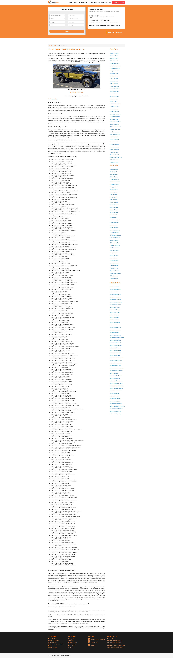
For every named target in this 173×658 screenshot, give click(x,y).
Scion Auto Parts (114, 142)
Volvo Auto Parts (114, 159)
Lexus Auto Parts (114, 109)
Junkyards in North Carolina (116, 368)
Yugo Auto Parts (114, 162)
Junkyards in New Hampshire (117, 358)
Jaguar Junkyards (114, 212)
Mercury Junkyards (114, 232)
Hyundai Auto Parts (115, 88)
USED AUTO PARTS (106, 2)
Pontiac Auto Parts (114, 131)
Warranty (51, 645)
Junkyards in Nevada (115, 355)
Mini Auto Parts (114, 119)
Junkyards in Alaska (114, 287)
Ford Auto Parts (114, 78)
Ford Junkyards (113, 194)
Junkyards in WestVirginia (116, 408)
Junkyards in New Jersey (116, 360)
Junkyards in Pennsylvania (116, 380)
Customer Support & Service (56, 644)
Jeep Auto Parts (114, 99)
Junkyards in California (115, 297)
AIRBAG (91, 2)
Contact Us (72, 647)
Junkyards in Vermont (115, 398)
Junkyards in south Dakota (116, 388)
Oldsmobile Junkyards (115, 242)
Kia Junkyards (113, 217)
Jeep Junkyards (113, 215)
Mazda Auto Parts (114, 111)
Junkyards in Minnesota (115, 342)
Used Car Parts (53, 639)
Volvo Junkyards (114, 275)
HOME (70, 2)
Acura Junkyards (114, 169)
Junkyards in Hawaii (114, 312)
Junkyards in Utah (114, 396)
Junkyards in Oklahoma (115, 375)
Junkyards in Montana (115, 350)
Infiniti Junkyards (114, 207)
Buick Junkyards (114, 176)
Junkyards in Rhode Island (116, 383)
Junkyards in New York (115, 365)
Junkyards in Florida (115, 307)
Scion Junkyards (114, 258)
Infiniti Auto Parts (114, 91)
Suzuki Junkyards (114, 265)
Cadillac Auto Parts (114, 63)
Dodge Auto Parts (114, 71)
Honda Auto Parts (114, 86)
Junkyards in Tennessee (116, 391)
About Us (71, 645)
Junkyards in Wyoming (115, 413)
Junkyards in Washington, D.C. (117, 406)
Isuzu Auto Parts (114, 93)
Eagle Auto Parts (114, 73)
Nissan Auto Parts (114, 124)
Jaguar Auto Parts (114, 96)
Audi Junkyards (113, 171)
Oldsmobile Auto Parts (115, 126)
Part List (71, 640)
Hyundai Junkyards (114, 204)
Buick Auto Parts (114, 60)
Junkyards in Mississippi (116, 345)
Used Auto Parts (73, 642)
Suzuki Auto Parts (114, 149)
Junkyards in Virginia (115, 401)
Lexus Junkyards (114, 225)
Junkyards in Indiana (115, 322)
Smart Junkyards (114, 260)
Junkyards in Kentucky (115, 327)
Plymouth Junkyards (115, 245)
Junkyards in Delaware (115, 304)
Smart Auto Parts (114, 144)
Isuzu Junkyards (114, 209)
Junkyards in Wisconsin (115, 411)
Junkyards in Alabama (115, 289)
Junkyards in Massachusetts (117, 337)
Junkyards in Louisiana (115, 330)
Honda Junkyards (114, 202)
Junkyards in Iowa (114, 314)
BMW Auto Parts (114, 58)
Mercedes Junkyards (115, 230)
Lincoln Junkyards (114, 222)
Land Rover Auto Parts (115, 104)
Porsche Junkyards (114, 250)
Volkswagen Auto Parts (116, 157)
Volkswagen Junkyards (115, 273)
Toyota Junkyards (114, 270)
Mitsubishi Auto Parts (115, 121)
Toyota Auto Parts (114, 154)
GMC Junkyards (113, 199)
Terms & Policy (53, 647)
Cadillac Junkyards (114, 179)
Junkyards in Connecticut (116, 302)
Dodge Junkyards (114, 187)
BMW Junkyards (114, 174)
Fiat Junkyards (113, 192)
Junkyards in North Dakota (116, 370)
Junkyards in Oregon (115, 378)
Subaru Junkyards (114, 263)
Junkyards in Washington (116, 403)
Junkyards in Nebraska (115, 352)
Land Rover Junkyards (115, 220)
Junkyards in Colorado (115, 299)
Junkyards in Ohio (114, 373)
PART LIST (97, 2)
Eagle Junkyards (114, 189)
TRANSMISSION (83, 2)
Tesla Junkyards (114, 268)
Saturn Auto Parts (114, 139)
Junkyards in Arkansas (115, 294)
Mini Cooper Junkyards (115, 235)
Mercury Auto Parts (115, 116)
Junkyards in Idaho (114, 317)
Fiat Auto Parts (114, 76)
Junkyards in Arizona (115, 292)
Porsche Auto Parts (115, 134)
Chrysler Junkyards (114, 184)
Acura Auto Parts (114, 53)
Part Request (72, 644)
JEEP (55, 45)
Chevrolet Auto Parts (115, 66)
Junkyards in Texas (114, 393)
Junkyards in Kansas (115, 325)
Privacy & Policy (53, 642)
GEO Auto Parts (114, 81)
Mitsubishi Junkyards (115, 237)
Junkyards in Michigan (115, 340)
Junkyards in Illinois (114, 320)
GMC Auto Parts (114, 83)
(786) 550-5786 (119, 3)
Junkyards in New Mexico (116, 363)
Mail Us (92, 645)
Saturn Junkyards (114, 255)
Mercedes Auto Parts (115, 114)
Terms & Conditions (54, 640)
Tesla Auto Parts (114, 152)
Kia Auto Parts (113, 101)
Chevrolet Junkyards (115, 181)
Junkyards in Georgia (115, 309)
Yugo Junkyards (114, 278)
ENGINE (76, 2)
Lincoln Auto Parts (114, 106)
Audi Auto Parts (114, 55)
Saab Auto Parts (114, 137)
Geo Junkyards (113, 197)
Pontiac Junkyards (114, 247)
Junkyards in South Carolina (116, 386)
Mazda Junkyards (114, 227)
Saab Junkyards (113, 253)
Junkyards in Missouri (115, 347)
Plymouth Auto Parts (115, 129)
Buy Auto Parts (111, 639)
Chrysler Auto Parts (115, 68)
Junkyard (71, 639)
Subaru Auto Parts (114, 147)
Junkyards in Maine (114, 332)
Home (50, 45)
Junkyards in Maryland (115, 335)
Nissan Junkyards (114, 240)
